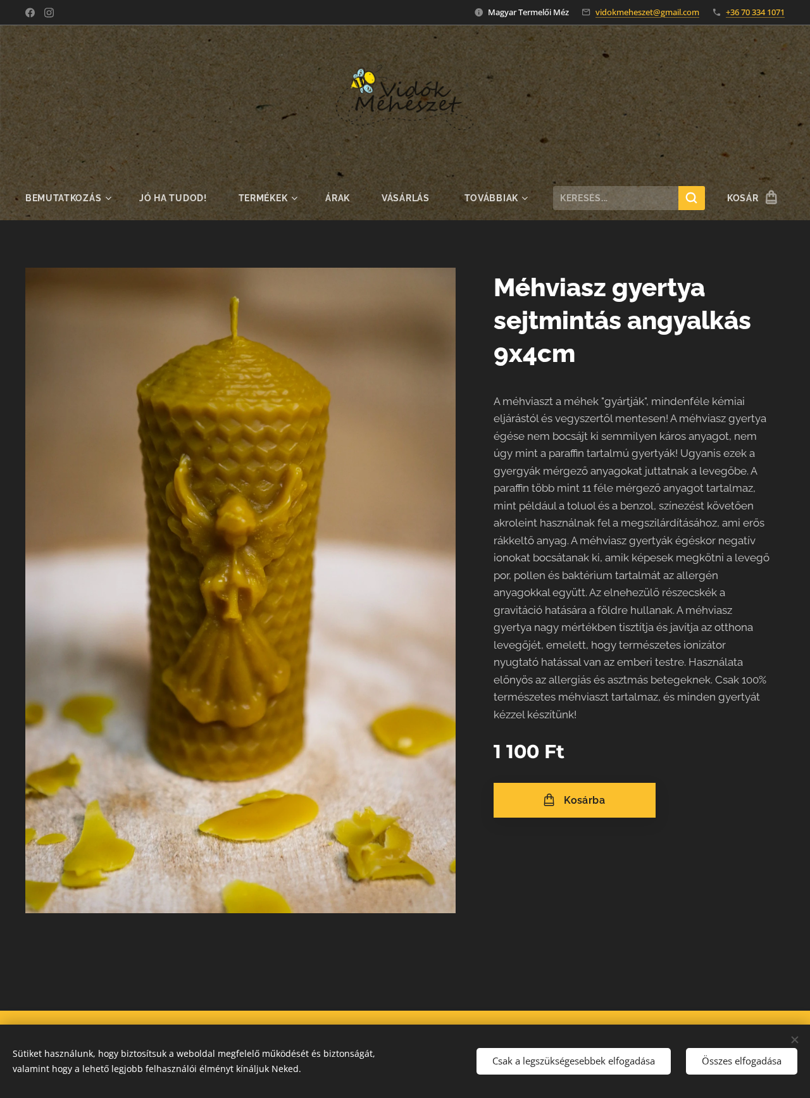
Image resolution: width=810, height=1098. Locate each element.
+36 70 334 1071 (755, 12)
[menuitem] (74, 198)
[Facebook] (30, 12)
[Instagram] (49, 12)
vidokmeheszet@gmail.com (647, 12)
